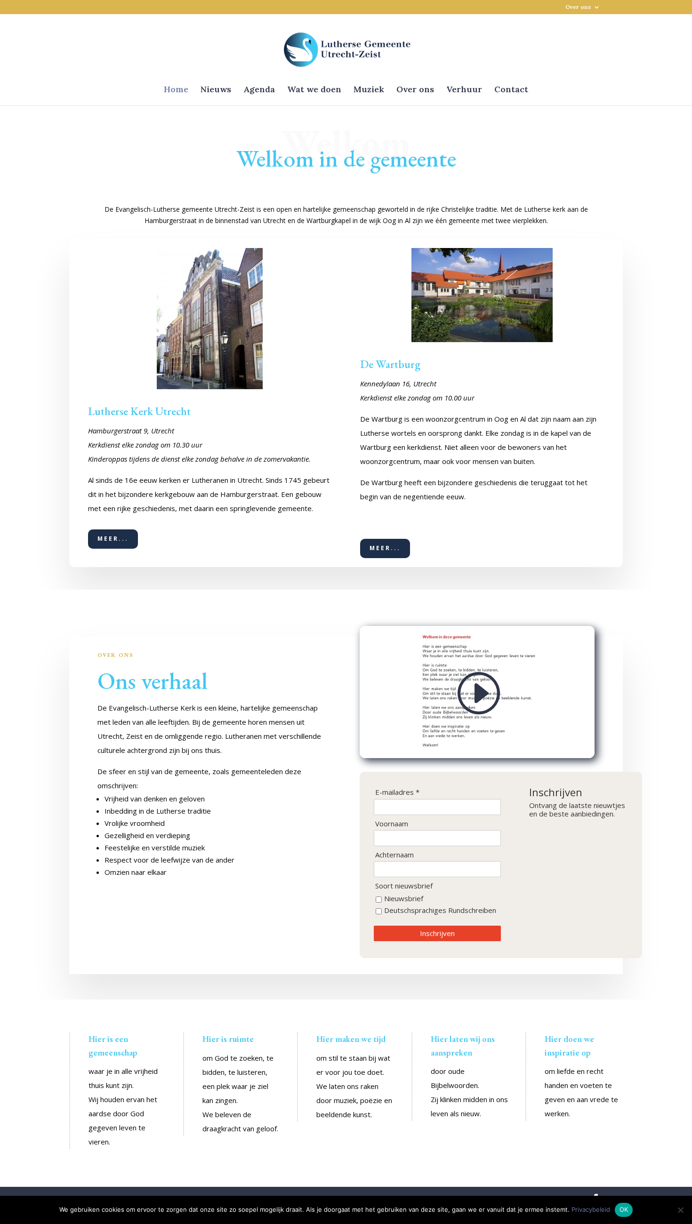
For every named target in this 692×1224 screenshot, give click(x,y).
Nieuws (216, 90)
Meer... (113, 539)
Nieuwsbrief (403, 898)
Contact (511, 90)
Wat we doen (314, 90)
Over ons (578, 7)
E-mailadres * (397, 792)
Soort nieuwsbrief (404, 885)
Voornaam (391, 823)
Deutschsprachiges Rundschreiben (440, 910)
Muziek (369, 90)
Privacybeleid (590, 1209)
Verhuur (464, 90)
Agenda (259, 90)
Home (176, 90)
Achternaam (394, 854)
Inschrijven (437, 933)
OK (624, 1209)
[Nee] (680, 1210)
